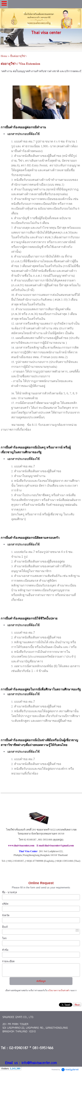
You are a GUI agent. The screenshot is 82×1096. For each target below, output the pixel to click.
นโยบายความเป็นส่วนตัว (58, 990)
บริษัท (5, 903)
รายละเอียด (8, 961)
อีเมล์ (5, 926)
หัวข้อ (5, 949)
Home (4, 56)
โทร (4, 938)
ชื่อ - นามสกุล (9, 892)
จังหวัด (5, 915)
